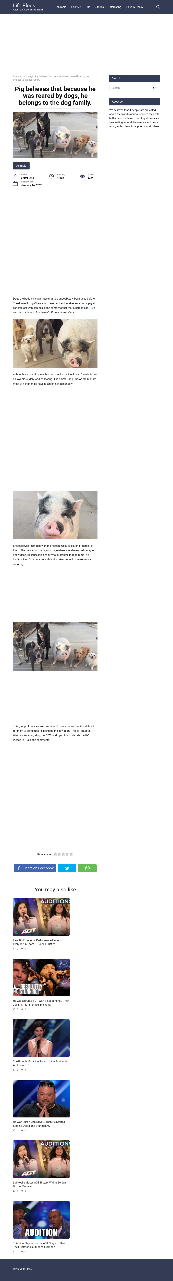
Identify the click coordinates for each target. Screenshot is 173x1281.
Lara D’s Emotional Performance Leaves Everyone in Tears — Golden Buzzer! (37, 942)
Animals (61, 7)
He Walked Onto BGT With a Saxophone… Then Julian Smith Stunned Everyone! (41, 1002)
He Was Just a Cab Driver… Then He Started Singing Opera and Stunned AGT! (39, 1123)
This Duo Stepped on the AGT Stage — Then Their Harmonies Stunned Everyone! (39, 1244)
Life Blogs (24, 5)
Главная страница (23, 76)
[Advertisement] (86, 47)
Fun (88, 7)
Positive (76, 7)
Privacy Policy (134, 7)
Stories (99, 7)
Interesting (115, 7)
